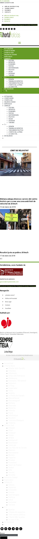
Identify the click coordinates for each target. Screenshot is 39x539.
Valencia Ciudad (10, 54)
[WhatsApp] (14, 29)
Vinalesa (11, 423)
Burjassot (12, 383)
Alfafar (11, 438)
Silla (10, 470)
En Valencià (8, 89)
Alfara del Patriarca (16, 376)
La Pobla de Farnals (16, 395)
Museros (11, 408)
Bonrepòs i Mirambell (17, 380)
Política (11, 70)
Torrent (11, 472)
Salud (10, 71)
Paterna (11, 410)
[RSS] (6, 29)
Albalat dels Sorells (16, 368)
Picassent (12, 462)
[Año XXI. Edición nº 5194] (12, 6)
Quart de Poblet (15, 465)
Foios (10, 390)
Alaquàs (11, 428)
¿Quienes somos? (9, 8)
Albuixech (12, 373)
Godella (11, 393)
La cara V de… (13, 87)
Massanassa (13, 452)
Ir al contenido (4, 1)
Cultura (11, 60)
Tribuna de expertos (15, 81)
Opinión (11, 79)
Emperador (12, 388)
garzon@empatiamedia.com (9, 282)
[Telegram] (9, 29)
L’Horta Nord (9, 51)
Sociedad (11, 73)
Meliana (11, 403)
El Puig (11, 385)
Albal (10, 430)
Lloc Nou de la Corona (17, 447)
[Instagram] (4, 29)
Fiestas (11, 66)
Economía (11, 64)
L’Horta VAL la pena (16, 517)
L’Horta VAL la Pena (15, 85)
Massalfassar (13, 398)
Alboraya (12, 371)
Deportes (11, 62)
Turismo (11, 75)
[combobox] (9, 535)
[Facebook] (1, 29)
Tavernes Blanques (16, 420)
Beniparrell (12, 440)
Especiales (8, 56)
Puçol (10, 413)
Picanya (11, 460)
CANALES (8, 482)
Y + (5, 77)
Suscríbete (8, 10)
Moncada (12, 405)
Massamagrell (14, 400)
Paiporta (11, 457)
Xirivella (11, 475)
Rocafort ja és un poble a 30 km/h (14, 252)
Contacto (8, 12)
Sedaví (11, 467)
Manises (11, 450)
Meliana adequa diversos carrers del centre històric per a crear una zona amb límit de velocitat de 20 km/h (18, 201)
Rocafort (12, 418)
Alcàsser (12, 433)
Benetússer (13, 442)
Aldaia (11, 435)
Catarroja (12, 445)
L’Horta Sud (9, 53)
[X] (12, 29)
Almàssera (12, 378)
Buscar (6, 91)
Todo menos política (15, 83)
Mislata (11, 455)
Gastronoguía (13, 68)
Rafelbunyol (13, 415)
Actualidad (8, 49)
